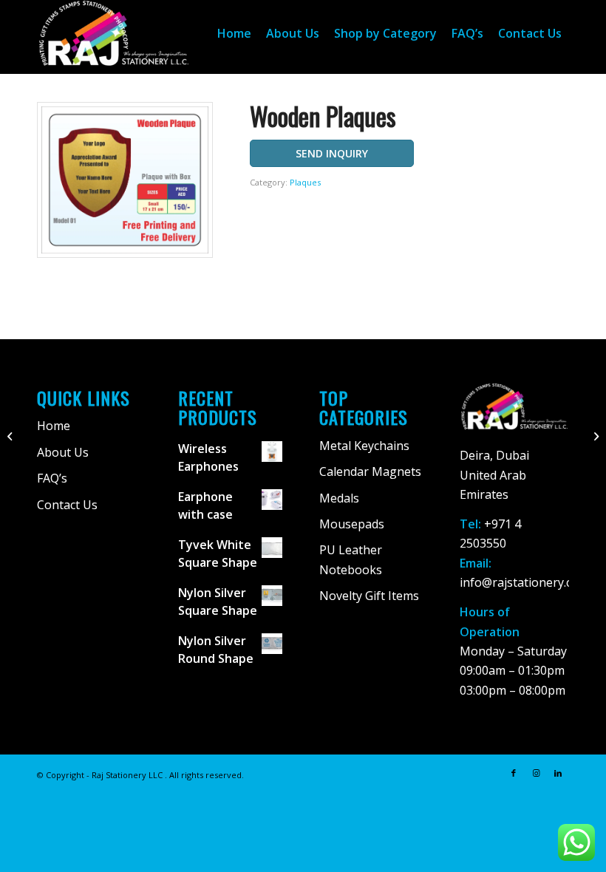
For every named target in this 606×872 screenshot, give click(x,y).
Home (53, 426)
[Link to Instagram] (536, 773)
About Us (63, 452)
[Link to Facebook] (514, 773)
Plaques (305, 182)
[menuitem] (234, 33)
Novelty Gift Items (369, 595)
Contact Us (67, 505)
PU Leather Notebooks (350, 559)
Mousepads (351, 524)
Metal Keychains (364, 445)
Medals (339, 498)
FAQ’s (52, 478)
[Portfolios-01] (594, 436)
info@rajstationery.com (524, 582)
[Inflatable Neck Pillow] (11, 436)
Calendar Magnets (370, 471)
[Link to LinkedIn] (558, 773)
